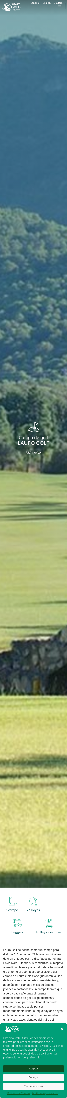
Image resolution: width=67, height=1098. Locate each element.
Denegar (33, 1077)
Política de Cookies (18, 1093)
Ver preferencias (33, 1086)
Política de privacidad (45, 1093)
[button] (62, 1029)
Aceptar (33, 1069)
